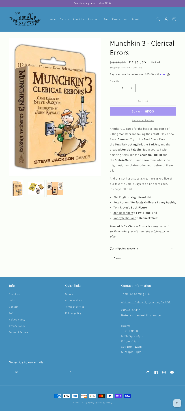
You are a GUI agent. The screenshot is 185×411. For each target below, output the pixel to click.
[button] (64, 19)
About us (14, 294)
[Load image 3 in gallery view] (54, 188)
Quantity (114, 81)
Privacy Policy (17, 325)
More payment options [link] (143, 120)
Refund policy (73, 313)
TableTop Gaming (87, 403)
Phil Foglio (120, 197)
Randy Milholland (124, 218)
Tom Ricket (120, 207)
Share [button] (117, 258)
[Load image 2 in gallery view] (36, 188)
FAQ (11, 313)
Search (69, 294)
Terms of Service (18, 332)
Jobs (12, 300)
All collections (73, 300)
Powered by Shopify (103, 403)
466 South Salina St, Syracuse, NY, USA (146, 302)
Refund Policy (17, 319)
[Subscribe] (70, 372)
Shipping (114, 67)
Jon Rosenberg (123, 213)
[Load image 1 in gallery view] (17, 188)
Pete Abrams (121, 202)
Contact (13, 306)
